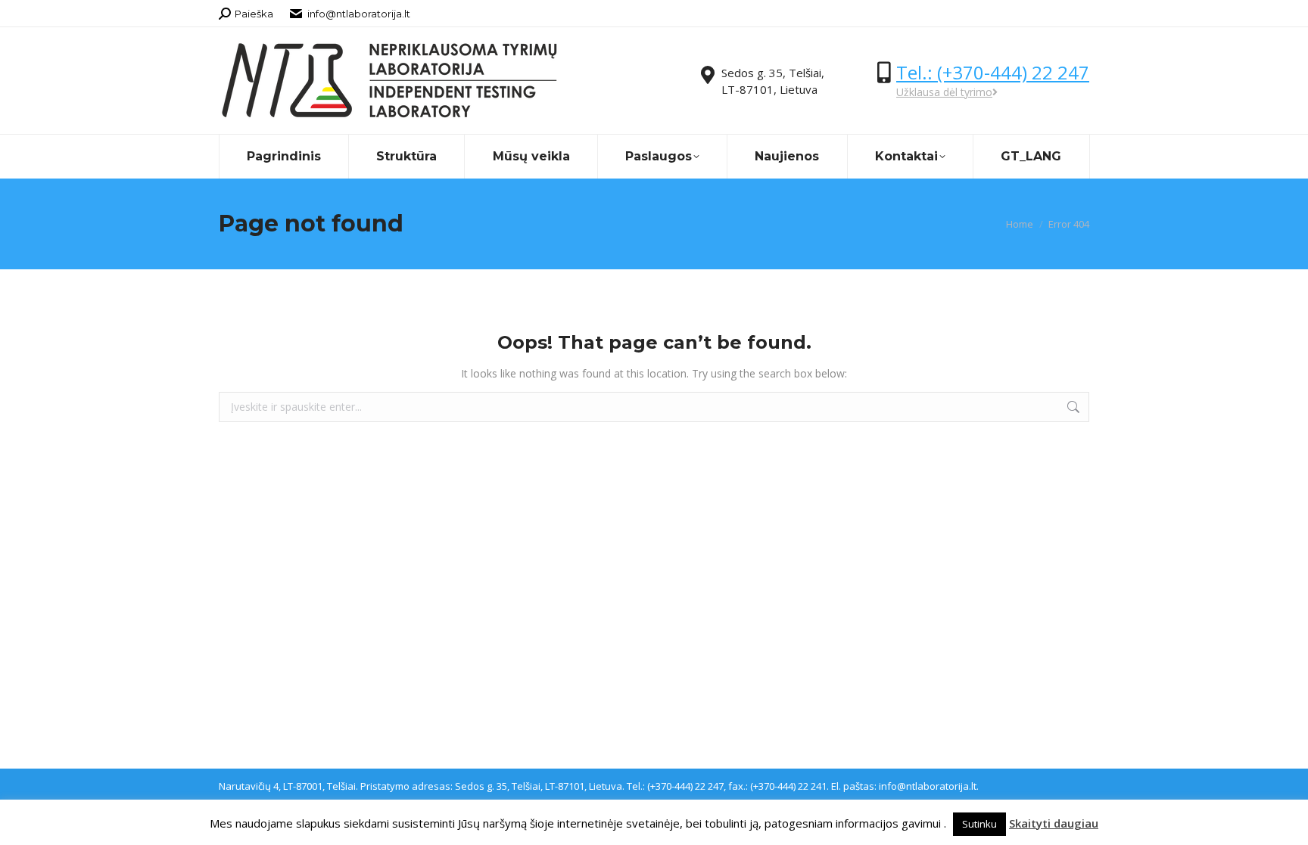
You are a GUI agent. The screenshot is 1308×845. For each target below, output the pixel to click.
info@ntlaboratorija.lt (358, 14)
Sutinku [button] (979, 824)
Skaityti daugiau (1053, 823)
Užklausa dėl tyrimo (944, 92)
